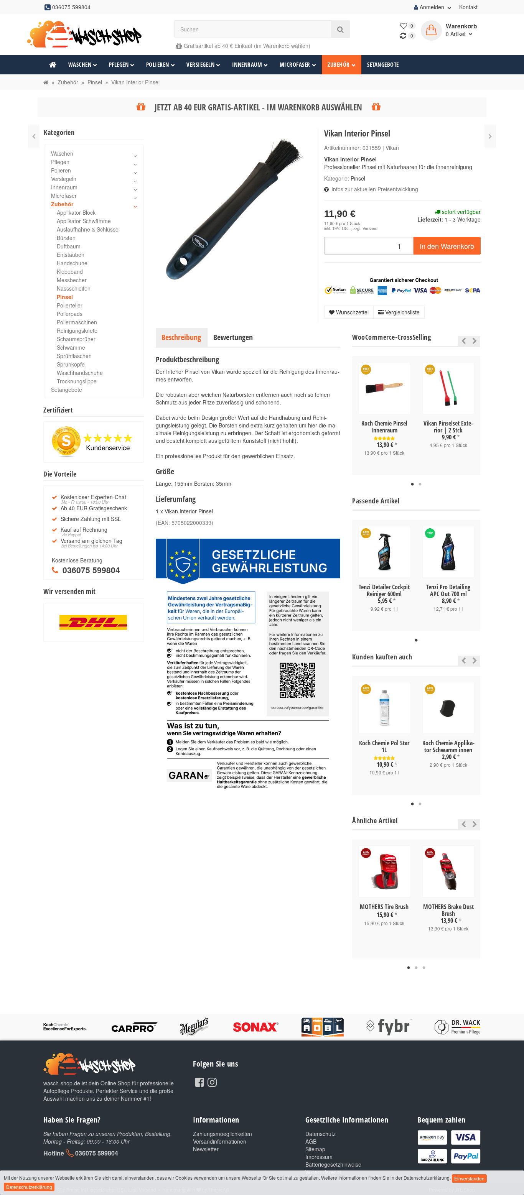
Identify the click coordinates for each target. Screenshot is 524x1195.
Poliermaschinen (77, 322)
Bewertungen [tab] (233, 337)
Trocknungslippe (77, 381)
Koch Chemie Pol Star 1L (384, 746)
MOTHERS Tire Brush (384, 906)
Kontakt (468, 7)
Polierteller (69, 305)
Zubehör (339, 65)
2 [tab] (420, 484)
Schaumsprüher (76, 339)
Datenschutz (320, 1133)
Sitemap (315, 1149)
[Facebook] (199, 1081)
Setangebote (383, 65)
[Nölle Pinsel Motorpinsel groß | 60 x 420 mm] (490, 136)
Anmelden (432, 7)
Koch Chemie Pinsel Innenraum (384, 426)
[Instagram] (212, 1081)
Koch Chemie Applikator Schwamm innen (448, 746)
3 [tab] (424, 968)
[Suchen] (340, 29)
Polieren (157, 65)
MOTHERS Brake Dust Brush (448, 910)
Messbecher (72, 280)
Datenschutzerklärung (29, 1186)
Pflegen (119, 65)
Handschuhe (72, 263)
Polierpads (69, 313)
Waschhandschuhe (80, 372)
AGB (310, 1141)
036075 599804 (96, 1153)
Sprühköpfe (71, 364)
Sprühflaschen (74, 356)
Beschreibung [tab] (181, 337)
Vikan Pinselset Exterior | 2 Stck (448, 426)
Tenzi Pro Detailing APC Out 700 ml (448, 590)
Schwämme (71, 347)
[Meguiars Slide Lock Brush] (34, 136)
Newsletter (206, 1149)
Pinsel (358, 178)
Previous (461, 341)
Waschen (80, 65)
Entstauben (70, 254)
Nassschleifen (74, 288)
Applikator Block (76, 212)
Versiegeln (200, 65)
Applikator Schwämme (84, 221)
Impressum (319, 1156)
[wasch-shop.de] (93, 34)
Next (474, 341)
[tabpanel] (384, 415)
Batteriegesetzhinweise (333, 1164)
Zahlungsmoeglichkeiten (222, 1133)
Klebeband (70, 271)
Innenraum (247, 65)
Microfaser (295, 65)
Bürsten (66, 238)
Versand (370, 228)
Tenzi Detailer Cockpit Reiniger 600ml (384, 590)
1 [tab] (412, 484)
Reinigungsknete (77, 330)
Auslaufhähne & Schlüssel (88, 229)
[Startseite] (45, 82)
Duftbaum (69, 246)
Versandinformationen (219, 1141)
